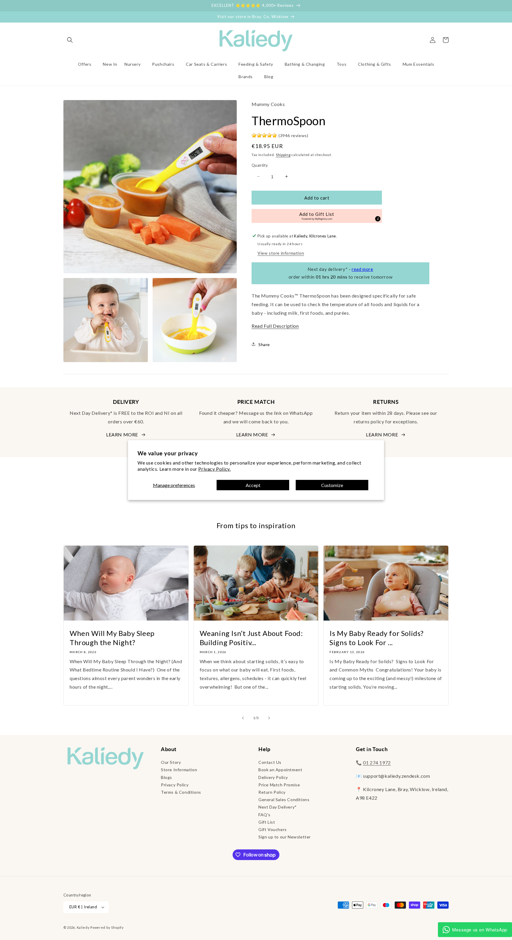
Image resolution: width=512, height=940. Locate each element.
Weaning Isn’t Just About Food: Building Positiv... (251, 638)
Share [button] (264, 344)
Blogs (166, 777)
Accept (253, 485)
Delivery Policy (273, 777)
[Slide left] (242, 717)
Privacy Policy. (214, 469)
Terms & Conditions (181, 792)
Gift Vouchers (272, 829)
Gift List (266, 822)
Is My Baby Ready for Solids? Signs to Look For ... (376, 638)
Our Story (171, 762)
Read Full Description (275, 326)
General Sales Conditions (283, 799)
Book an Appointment (280, 769)
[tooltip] (377, 218)
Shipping (283, 154)
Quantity (260, 165)
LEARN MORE (122, 434)
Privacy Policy (174, 784)
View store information (280, 252)
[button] (69, 39)
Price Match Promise (279, 784)
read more (362, 268)
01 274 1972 (377, 762)
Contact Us (269, 762)
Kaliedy (83, 927)
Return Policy (272, 792)
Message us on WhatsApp (479, 929)
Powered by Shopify (107, 927)
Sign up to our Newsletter (284, 836)
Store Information (179, 769)
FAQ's (264, 814)
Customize (332, 485)
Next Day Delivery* (277, 806)
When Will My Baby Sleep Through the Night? (112, 638)
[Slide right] (269, 717)
